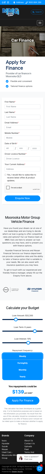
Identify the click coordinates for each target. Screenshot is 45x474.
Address (20, 2)
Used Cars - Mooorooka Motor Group (10, 455)
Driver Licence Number (16, 154)
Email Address (12, 123)
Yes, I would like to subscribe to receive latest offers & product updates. (21, 178)
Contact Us (29, 444)
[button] (40, 22)
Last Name (10, 112)
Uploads (28, 446)
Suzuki (5, 446)
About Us (28, 441)
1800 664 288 (34, 2)
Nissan (5, 449)
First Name (10, 102)
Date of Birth (11, 144)
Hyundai (5, 444)
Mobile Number (12, 133)
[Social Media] (5, 2)
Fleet (26, 449)
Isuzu (4, 441)
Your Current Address (15, 164)
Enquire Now (22, 198)
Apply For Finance (22, 400)
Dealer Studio (17, 472)
